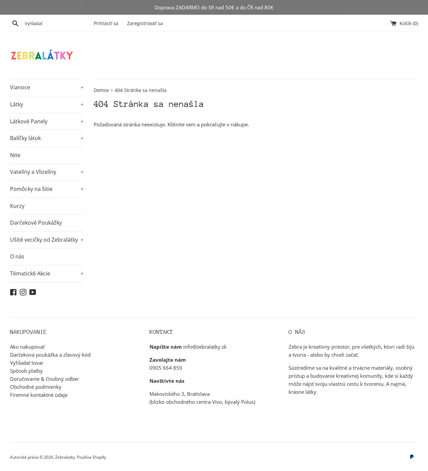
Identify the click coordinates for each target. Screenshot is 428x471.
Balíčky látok (47, 138)
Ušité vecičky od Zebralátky (47, 239)
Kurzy (17, 206)
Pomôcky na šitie (47, 189)
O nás (17, 256)
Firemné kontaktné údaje (39, 394)
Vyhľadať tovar (26, 362)
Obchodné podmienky (36, 386)
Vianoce (47, 87)
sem (191, 124)
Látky (47, 104)
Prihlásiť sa (106, 23)
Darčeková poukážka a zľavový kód (50, 354)
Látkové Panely (47, 121)
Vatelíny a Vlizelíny (47, 171)
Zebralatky (65, 457)
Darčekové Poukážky (36, 222)
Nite (15, 155)
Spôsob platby (26, 370)
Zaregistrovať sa (145, 23)
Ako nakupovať (27, 346)
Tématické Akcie (47, 273)
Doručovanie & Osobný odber (44, 378)
